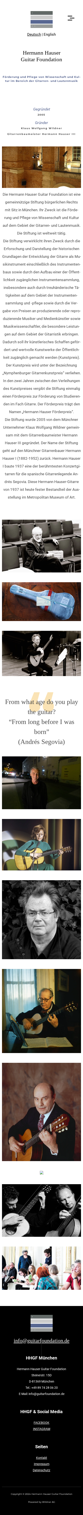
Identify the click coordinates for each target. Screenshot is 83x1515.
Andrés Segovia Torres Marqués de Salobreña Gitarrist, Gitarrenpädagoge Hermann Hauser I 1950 (41, 1011)
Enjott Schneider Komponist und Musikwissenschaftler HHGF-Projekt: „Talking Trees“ (41, 920)
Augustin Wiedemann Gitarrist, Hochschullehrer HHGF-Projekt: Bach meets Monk (41, 783)
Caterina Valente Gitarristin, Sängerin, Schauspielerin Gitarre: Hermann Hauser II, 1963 (41, 845)
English (50, 34)
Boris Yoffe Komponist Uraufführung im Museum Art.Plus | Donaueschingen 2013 (41, 1268)
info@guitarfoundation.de (41, 1340)
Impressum (41, 1464)
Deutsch (34, 34)
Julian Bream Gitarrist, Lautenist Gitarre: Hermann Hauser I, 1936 (41, 1112)
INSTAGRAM (41, 1429)
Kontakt (41, 1458)
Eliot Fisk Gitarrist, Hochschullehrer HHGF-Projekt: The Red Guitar (41, 653)
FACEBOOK (41, 1422)
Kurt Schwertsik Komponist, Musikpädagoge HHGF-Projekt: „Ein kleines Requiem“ (41, 546)
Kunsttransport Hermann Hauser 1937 (41, 602)
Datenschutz (41, 1470)
